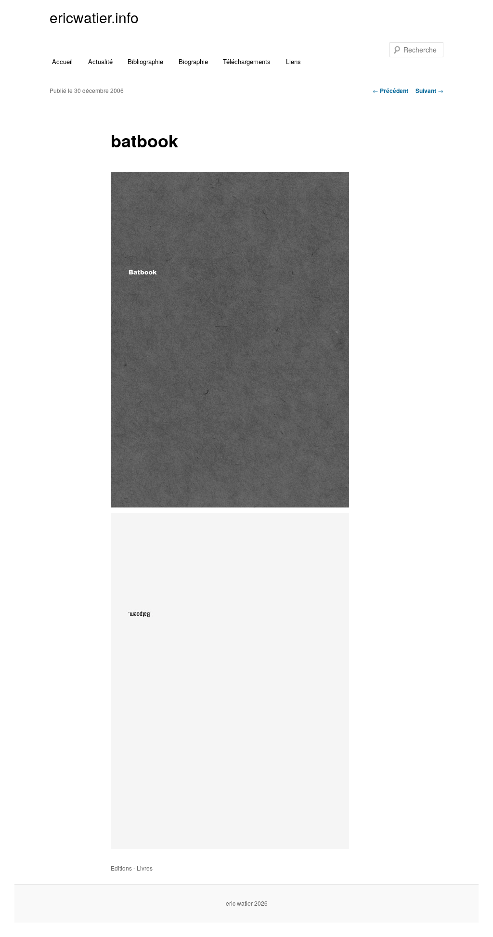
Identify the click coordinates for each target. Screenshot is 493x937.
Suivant (429, 90)
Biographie (193, 61)
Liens (293, 61)
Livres (145, 868)
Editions (121, 868)
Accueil (62, 61)
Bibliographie (145, 61)
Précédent (390, 90)
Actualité (100, 61)
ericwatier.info (94, 17)
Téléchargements (247, 61)
